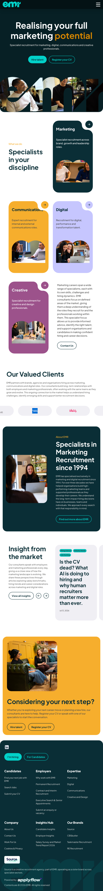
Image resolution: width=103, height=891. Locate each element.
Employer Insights (45, 835)
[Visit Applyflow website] (30, 879)
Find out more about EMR (73, 519)
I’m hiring (13, 756)
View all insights (21, 595)
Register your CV (41, 727)
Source (70, 829)
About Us (8, 829)
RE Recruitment (75, 848)
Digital (70, 784)
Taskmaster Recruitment (79, 842)
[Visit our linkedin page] (6, 747)
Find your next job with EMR (15, 779)
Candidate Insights (45, 829)
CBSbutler (72, 835)
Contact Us (66, 345)
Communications (76, 790)
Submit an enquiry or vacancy (46, 811)
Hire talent (16, 727)
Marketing (72, 777)
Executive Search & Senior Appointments (49, 802)
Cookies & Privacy (13, 848)
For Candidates (36, 756)
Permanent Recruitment (48, 784)
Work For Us (10, 842)
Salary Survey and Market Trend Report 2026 (48, 844)
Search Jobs (10, 787)
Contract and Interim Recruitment (46, 792)
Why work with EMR (45, 777)
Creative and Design (77, 797)
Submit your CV (12, 793)
